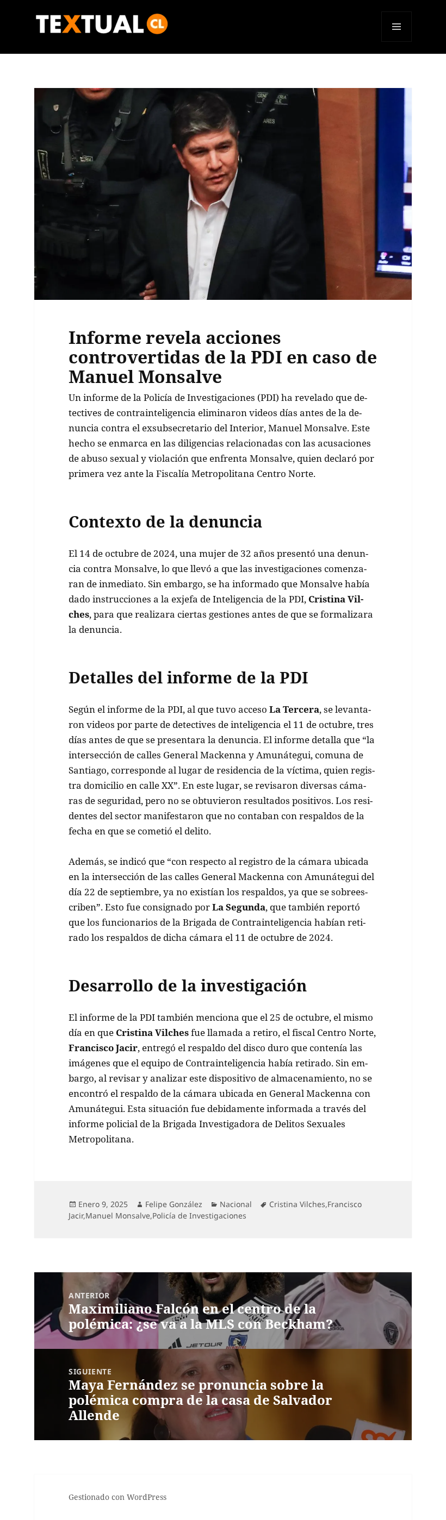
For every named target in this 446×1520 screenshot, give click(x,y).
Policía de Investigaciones (199, 1215)
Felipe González (173, 1204)
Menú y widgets (397, 41)
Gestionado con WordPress (117, 1497)
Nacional (236, 1204)
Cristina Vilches (297, 1204)
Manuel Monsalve (117, 1215)
